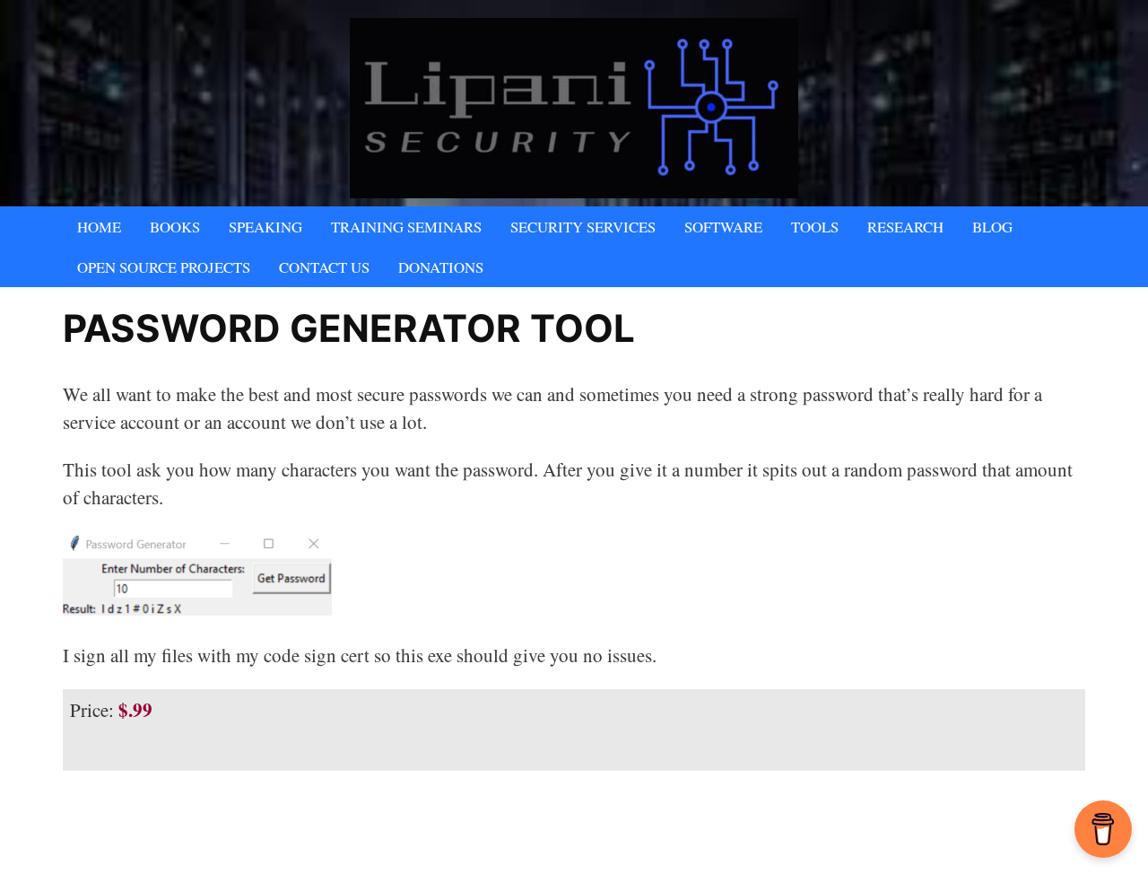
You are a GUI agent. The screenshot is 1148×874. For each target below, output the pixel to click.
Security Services (583, 226)
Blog (992, 226)
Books (175, 226)
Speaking (265, 226)
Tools (815, 226)
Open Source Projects (163, 267)
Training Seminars (406, 226)
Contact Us (324, 267)
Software (723, 226)
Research (905, 226)
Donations (440, 267)
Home (99, 226)
